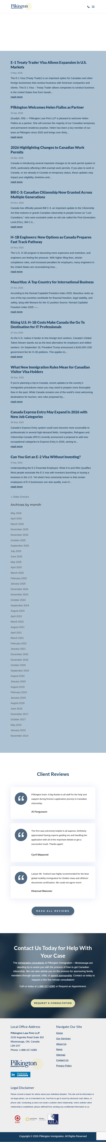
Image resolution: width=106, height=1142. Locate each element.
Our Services (63, 1038)
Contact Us (62, 1060)
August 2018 (18, 703)
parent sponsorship (61, 975)
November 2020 (19, 659)
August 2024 (18, 610)
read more (17, 97)
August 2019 (18, 687)
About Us (61, 1044)
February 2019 (19, 692)
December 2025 (19, 529)
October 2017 (18, 719)
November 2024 (19, 594)
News (59, 1049)
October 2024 (18, 600)
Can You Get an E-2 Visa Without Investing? (46, 457)
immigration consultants (31, 963)
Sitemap (60, 1055)
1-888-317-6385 (88, 8)
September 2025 (20, 545)
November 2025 (19, 534)
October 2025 (18, 540)
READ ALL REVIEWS (53, 911)
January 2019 (18, 697)
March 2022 (17, 621)
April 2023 (16, 616)
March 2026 (17, 524)
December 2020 (19, 654)
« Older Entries (20, 496)
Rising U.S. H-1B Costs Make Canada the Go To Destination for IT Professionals (48, 324)
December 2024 (19, 589)
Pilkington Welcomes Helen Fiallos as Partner (47, 107)
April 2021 (16, 632)
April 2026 (16, 518)
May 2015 (16, 725)
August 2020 (18, 676)
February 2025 (19, 578)
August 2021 (18, 627)
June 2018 (16, 708)
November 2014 (19, 735)
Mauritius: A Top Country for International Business (52, 282)
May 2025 (16, 562)
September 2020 (20, 670)
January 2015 (18, 730)
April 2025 (16, 567)
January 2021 (18, 648)
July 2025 (16, 551)
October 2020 (18, 665)
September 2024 (20, 605)
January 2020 (18, 681)
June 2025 (16, 556)
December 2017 (19, 714)
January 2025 (18, 583)
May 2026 (16, 513)
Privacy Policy (64, 1065)
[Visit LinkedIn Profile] (20, 1074)
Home (59, 1033)
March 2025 (17, 572)
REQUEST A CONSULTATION (53, 1003)
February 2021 (19, 643)
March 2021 (17, 638)
